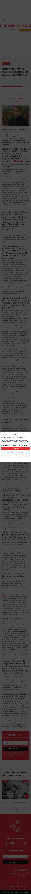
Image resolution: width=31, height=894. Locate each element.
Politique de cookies (14, 458)
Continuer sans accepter (15, 452)
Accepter (15, 448)
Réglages (15, 456)
